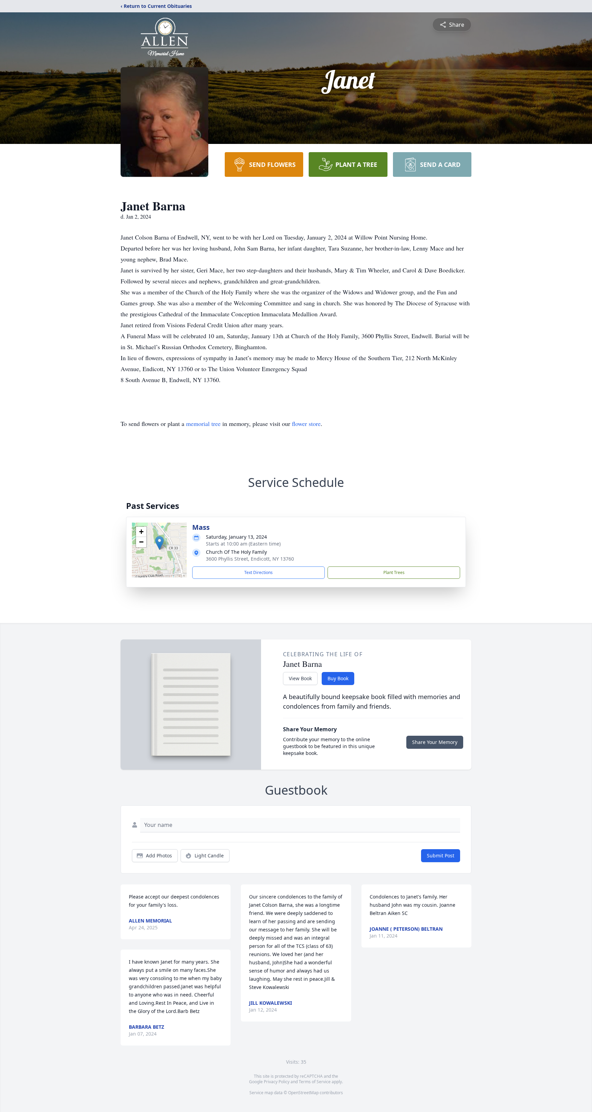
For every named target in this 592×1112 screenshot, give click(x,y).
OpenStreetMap (303, 1093)
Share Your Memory (434, 742)
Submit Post (440, 855)
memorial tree (203, 423)
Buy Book (338, 678)
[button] (159, 543)
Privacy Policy (276, 1082)
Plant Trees (394, 572)
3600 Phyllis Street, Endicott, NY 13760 (250, 558)
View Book (300, 678)
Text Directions (258, 572)
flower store (306, 423)
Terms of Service (315, 1082)
